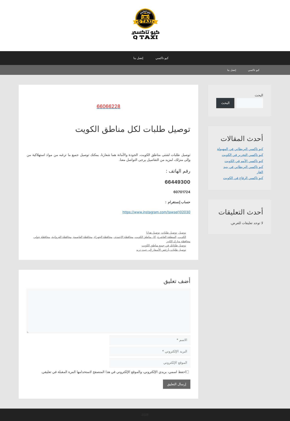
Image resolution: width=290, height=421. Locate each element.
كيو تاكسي (161, 58)
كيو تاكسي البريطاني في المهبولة (240, 149)
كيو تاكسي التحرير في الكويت (242, 155)
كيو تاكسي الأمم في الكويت (244, 161)
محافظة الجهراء (103, 237)
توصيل (182, 232)
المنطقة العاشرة (166, 237)
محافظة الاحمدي (123, 237)
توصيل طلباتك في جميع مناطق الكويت (164, 245)
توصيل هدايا (153, 232)
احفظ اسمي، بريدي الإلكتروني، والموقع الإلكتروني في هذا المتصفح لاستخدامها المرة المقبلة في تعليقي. (113, 372)
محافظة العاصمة (83, 237)
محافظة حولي (42, 237)
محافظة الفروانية (62, 237)
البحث (259, 95)
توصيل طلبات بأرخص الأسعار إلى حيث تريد (161, 249)
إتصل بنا (138, 58)
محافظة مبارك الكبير (178, 241)
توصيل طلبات (169, 232)
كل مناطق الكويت (145, 237)
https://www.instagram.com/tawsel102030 (156, 212)
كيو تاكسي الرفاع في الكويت (243, 178)
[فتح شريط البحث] (123, 58)
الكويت (182, 237)
